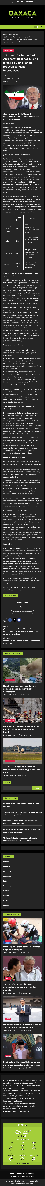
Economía (7, 871)
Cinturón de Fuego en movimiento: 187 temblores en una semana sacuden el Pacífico (21, 729)
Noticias (31, 1174)
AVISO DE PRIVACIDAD (18, 1174)
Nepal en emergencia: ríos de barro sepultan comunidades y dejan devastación (19, 689)
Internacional (8, 50)
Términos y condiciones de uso (22, 1176)
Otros (5, 900)
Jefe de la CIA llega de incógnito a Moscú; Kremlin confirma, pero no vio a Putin (21, 770)
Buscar (7, 782)
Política (6, 905)
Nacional (6, 891)
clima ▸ (22, 1163)
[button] (3, 27)
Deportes (6, 866)
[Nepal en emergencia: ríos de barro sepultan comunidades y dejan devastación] (22, 670)
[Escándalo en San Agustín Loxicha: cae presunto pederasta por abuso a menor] (22, 1046)
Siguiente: (21, 640)
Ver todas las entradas (22, 612)
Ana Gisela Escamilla (11, 695)
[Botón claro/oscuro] (36, 27)
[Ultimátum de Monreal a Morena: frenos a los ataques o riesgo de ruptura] (22, 1009)
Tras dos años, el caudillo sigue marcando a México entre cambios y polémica (20, 987)
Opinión (6, 895)
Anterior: (21, 630)
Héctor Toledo (10, 76)
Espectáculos (8, 876)
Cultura (6, 862)
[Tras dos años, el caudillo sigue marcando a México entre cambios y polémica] (22, 968)
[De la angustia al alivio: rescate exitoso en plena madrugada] (22, 931)
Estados (6, 881)
